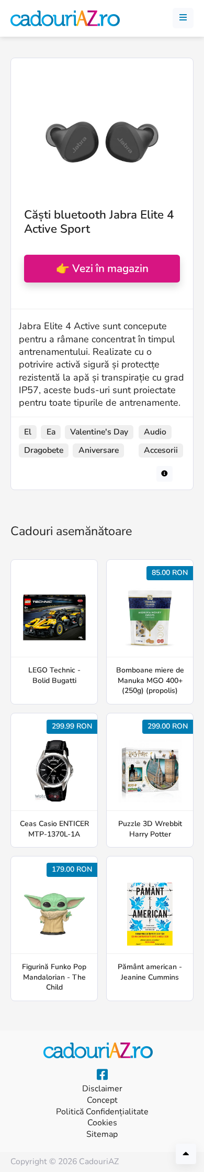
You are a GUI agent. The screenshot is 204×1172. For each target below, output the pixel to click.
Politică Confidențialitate (102, 1111)
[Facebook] (102, 1075)
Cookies (102, 1122)
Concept (102, 1100)
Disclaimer (102, 1088)
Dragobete (43, 450)
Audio (155, 432)
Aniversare (98, 450)
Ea (51, 432)
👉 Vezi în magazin (102, 268)
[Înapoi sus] (186, 1154)
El (27, 432)
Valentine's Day (99, 432)
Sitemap (102, 1134)
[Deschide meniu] (183, 18)
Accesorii (161, 450)
